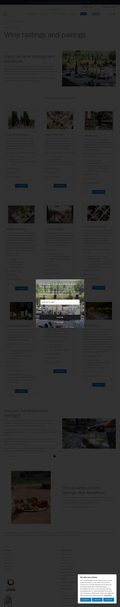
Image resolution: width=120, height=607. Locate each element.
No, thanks (60, 322)
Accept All (109, 599)
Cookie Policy (108, 595)
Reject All (97, 599)
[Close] (80, 282)
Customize (86, 599)
